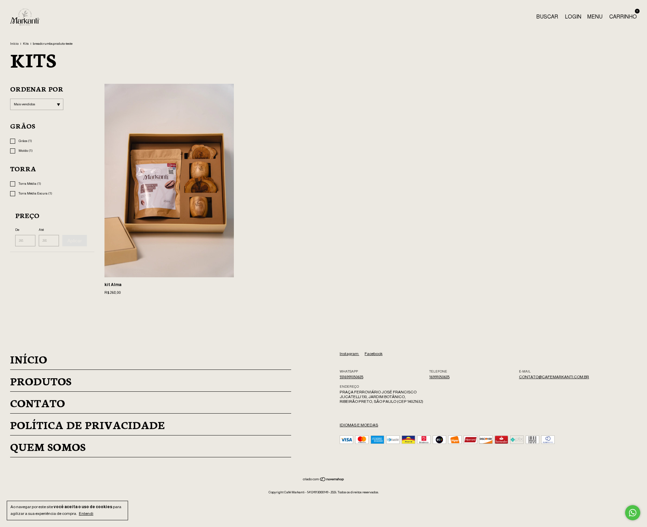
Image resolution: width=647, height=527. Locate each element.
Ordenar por (36, 88)
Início (14, 43)
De (17, 230)
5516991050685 (351, 377)
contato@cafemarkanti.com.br (554, 377)
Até (41, 230)
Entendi (86, 513)
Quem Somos (48, 446)
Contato (37, 402)
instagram (349, 353)
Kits (26, 43)
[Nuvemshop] (324, 480)
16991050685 (439, 377)
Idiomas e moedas (359, 425)
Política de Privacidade (87, 424)
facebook (373, 353)
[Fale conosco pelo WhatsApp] (632, 512)
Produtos (40, 380)
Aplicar (74, 240)
